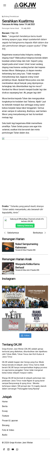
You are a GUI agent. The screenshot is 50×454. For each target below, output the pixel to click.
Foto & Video (8, 430)
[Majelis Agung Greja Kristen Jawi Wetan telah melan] (36, 297)
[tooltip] (4, 449)
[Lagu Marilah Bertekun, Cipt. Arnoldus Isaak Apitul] (13, 297)
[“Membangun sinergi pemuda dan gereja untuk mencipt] (36, 320)
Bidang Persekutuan (11, 16)
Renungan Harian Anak (10, 28)
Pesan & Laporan (10, 420)
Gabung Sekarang (25, 225)
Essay (5, 411)
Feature (5, 416)
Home (5, 401)
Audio (4, 435)
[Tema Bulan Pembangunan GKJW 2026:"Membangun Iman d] (13, 320)
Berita (4, 406)
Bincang (5, 425)
